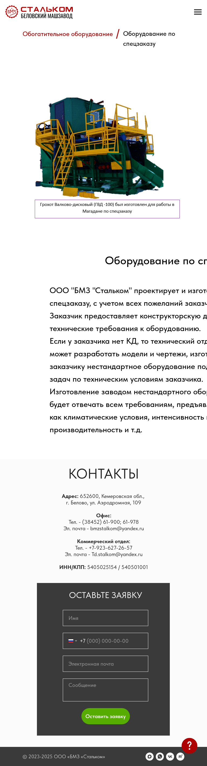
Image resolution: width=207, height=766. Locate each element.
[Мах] (150, 757)
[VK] (170, 757)
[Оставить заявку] (189, 747)
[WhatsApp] (160, 757)
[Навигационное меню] (198, 12)
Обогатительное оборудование (68, 34)
